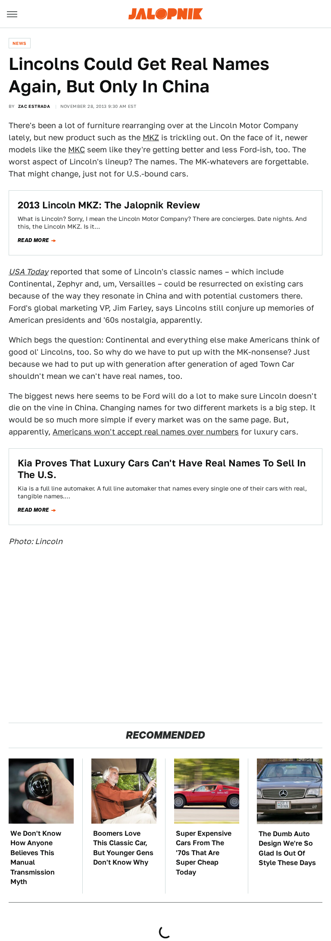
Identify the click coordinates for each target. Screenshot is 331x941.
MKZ (151, 137)
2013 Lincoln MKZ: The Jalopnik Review (109, 205)
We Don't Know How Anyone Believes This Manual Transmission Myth (35, 857)
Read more (33, 240)
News (19, 43)
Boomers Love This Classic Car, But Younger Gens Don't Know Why (123, 847)
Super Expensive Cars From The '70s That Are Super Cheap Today (203, 852)
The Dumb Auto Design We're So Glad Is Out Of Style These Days (287, 848)
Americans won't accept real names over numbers (146, 431)
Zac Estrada (34, 106)
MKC (76, 149)
